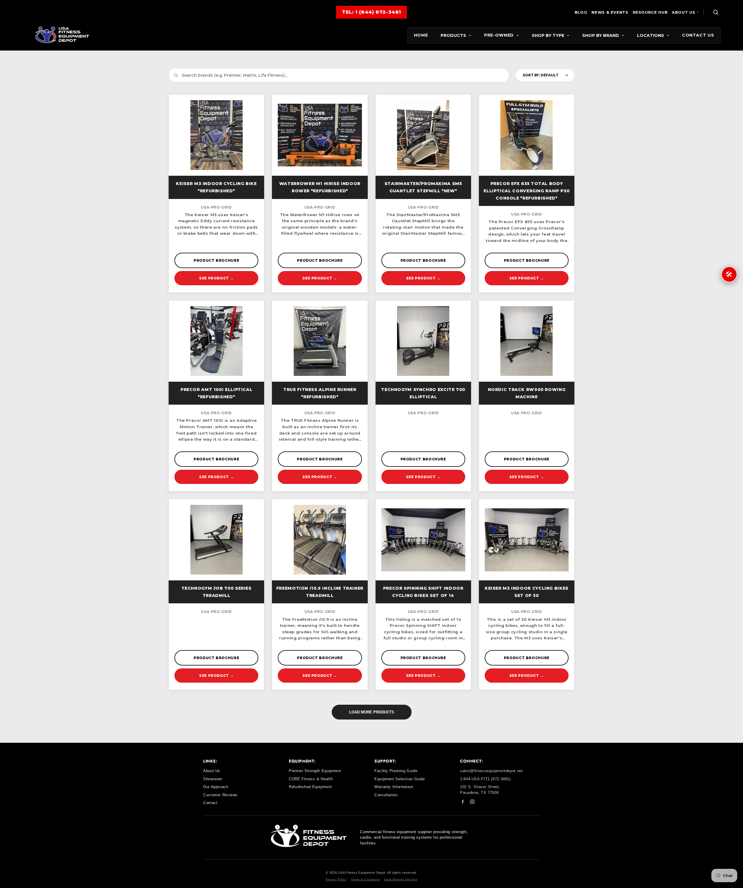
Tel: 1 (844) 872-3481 (371, 12)
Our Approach (215, 787)
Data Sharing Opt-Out (400, 879)
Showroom (212, 779)
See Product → (216, 278)
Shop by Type (548, 35)
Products (453, 35)
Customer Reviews (220, 795)
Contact (210, 803)
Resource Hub (650, 12)
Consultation (386, 795)
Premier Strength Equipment (315, 771)
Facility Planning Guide (396, 771)
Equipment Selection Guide (399, 779)
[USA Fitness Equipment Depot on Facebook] (462, 803)
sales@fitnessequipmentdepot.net (491, 771)
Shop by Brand (600, 35)
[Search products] (716, 12)
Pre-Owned (499, 35)
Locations (650, 35)
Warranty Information (393, 787)
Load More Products (371, 712)
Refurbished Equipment (310, 787)
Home (421, 35)
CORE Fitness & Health (311, 779)
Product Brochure (216, 260)
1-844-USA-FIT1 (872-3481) (485, 779)
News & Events (609, 12)
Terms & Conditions (365, 879)
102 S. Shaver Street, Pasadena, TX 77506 (480, 790)
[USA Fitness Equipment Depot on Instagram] (472, 803)
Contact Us (698, 35)
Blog (581, 12)
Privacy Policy (336, 879)
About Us (683, 12)
